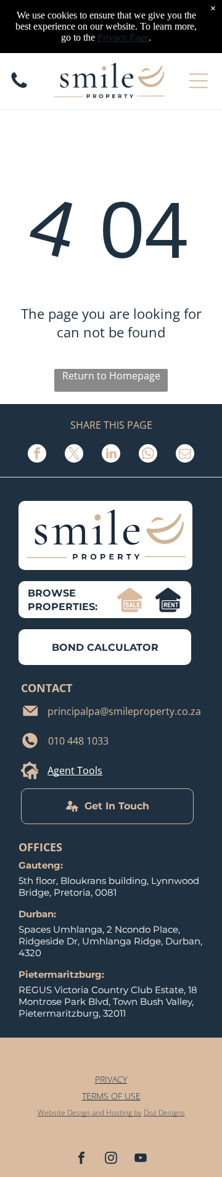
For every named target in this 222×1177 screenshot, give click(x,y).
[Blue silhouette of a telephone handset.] (19, 87)
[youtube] (140, 1159)
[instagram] (111, 1159)
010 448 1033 (78, 741)
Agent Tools (74, 770)
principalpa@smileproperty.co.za (124, 711)
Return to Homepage (111, 375)
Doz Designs (164, 1112)
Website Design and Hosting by (90, 1112)
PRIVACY (111, 1079)
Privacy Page (123, 37)
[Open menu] (198, 81)
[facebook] (81, 1159)
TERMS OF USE (111, 1096)
